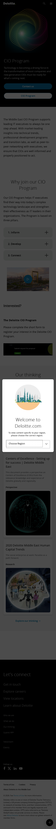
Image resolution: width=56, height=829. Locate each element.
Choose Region (17, 443)
